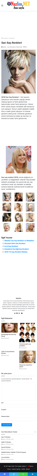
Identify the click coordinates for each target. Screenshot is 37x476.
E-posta (4, 409)
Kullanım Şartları (16, 469)
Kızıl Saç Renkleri (11, 246)
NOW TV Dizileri (6, 442)
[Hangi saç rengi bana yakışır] (27, 357)
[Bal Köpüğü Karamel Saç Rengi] (9, 328)
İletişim (28, 469)
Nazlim (4, 47)
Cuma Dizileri (5, 457)
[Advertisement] (18, 24)
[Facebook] (17, 313)
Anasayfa (5, 38)
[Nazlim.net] (18, 5)
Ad (2, 402)
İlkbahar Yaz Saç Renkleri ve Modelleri (19, 241)
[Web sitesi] (15, 313)
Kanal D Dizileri (6, 447)
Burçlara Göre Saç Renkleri (14, 243)
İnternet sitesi (5, 416)
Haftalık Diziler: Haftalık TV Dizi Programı (13, 452)
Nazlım (31, 466)
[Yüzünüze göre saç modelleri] (27, 332)
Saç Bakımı (12, 38)
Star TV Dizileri (5, 437)
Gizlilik (23, 469)
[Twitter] (19, 313)
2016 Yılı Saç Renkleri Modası (15, 252)
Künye (9, 469)
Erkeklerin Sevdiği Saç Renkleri (16, 249)
